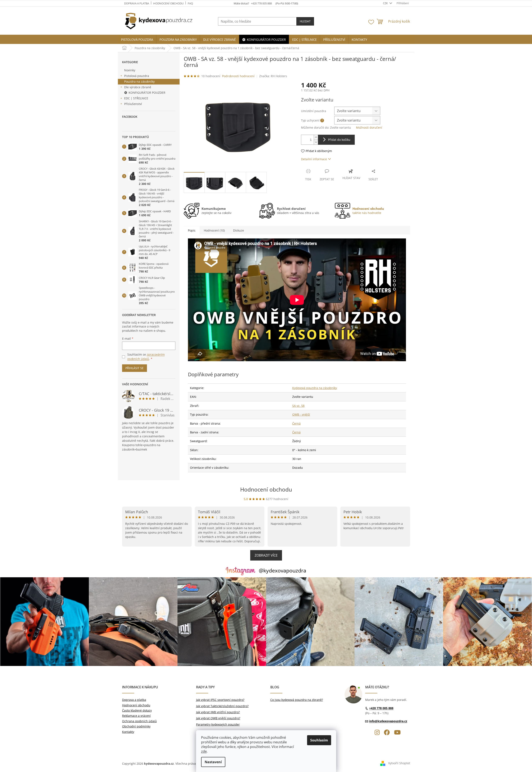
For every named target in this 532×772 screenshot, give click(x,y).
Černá (296, 423)
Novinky (129, 70)
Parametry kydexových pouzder (218, 724)
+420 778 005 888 (381, 708)
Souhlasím (319, 740)
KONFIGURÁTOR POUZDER (147, 93)
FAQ (190, 3)
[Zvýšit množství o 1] (316, 137)
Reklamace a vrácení (136, 716)
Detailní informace (314, 159)
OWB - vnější (301, 414)
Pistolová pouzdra (136, 76)
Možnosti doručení (369, 127)
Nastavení (213, 762)
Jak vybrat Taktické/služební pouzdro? (222, 706)
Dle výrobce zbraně (137, 87)
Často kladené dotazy (137, 710)
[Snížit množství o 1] (316, 142)
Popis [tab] (191, 230)
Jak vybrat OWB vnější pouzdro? (218, 718)
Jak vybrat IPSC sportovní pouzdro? (220, 700)
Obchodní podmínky (136, 726)
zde (204, 751)
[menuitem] (137, 40)
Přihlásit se (134, 368)
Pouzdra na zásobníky (139, 81)
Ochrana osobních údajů (139, 721)
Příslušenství (133, 104)
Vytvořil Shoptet (399, 763)
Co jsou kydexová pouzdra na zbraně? (296, 700)
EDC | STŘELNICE (136, 98)
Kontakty (128, 732)
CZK (385, 3)
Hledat (305, 21)
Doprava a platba (136, 3)
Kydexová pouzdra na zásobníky (314, 388)
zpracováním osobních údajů (146, 356)
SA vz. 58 (298, 406)
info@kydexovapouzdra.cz (388, 721)
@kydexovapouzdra (282, 570)
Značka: (273, 76)
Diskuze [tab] (238, 230)
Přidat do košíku (339, 140)
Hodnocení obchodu (168, 3)
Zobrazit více (266, 555)
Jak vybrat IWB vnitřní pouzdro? (218, 712)
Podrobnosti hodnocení (238, 76)
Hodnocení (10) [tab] (214, 230)
